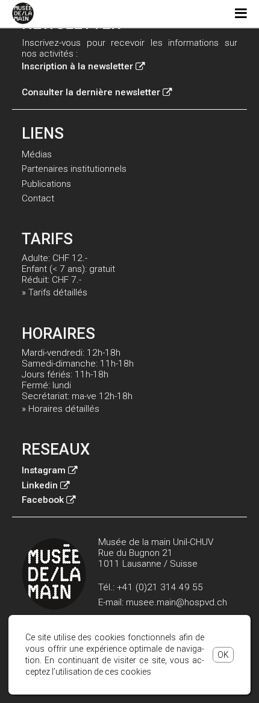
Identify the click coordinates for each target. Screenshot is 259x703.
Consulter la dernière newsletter (91, 92)
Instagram (44, 470)
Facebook (43, 499)
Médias (37, 154)
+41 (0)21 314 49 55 (160, 587)
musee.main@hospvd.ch (176, 602)
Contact (38, 198)
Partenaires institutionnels (74, 168)
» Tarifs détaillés (54, 292)
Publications (46, 183)
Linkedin (40, 485)
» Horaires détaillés (60, 408)
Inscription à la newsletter (77, 66)
